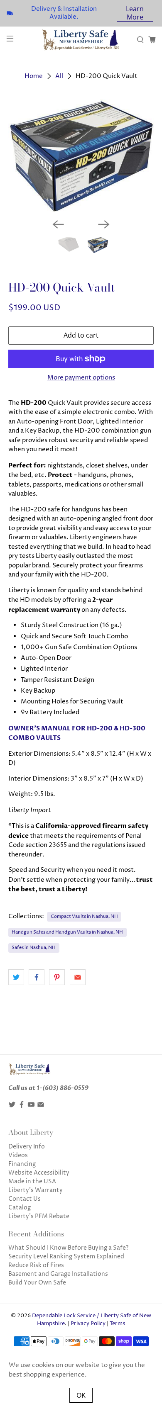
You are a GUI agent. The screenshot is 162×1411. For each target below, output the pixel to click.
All (59, 76)
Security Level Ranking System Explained (66, 1256)
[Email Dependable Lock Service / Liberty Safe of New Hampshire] (40, 1106)
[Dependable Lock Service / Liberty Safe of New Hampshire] (81, 40)
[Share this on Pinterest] (57, 977)
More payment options (81, 378)
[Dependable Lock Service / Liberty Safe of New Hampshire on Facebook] (21, 1106)
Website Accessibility (38, 1173)
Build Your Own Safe (37, 1283)
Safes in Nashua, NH (34, 947)
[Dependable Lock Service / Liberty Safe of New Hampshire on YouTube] (31, 1106)
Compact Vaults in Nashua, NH (84, 916)
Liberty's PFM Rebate (38, 1216)
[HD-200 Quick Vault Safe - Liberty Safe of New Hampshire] (81, 155)
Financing (22, 1164)
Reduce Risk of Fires (36, 1265)
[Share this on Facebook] (36, 977)
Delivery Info (26, 1147)
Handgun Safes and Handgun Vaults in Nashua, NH (67, 932)
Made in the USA (32, 1181)
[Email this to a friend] (78, 977)
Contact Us (24, 1199)
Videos (18, 1155)
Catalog (19, 1208)
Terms (117, 1323)
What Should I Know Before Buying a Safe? (68, 1248)
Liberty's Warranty (35, 1190)
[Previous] (58, 224)
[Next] (104, 224)
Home (34, 76)
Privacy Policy (88, 1323)
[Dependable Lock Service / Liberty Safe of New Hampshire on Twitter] (12, 1106)
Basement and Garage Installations (58, 1274)
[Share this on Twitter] (16, 977)
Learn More (135, 13)
